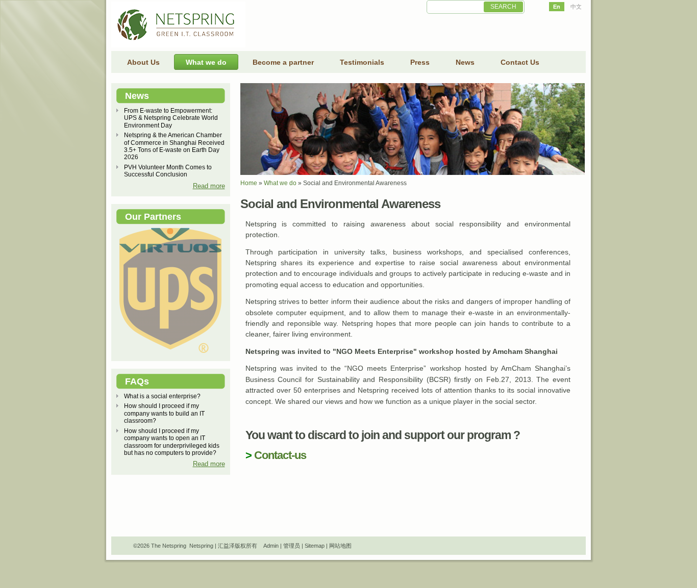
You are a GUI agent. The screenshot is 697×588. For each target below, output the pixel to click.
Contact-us (280, 455)
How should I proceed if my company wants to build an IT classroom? (164, 413)
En (556, 7)
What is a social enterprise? (162, 396)
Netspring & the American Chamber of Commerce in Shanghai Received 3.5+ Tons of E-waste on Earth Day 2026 (174, 146)
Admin (271, 546)
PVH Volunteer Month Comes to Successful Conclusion (168, 171)
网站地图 (340, 546)
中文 (576, 7)
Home (248, 183)
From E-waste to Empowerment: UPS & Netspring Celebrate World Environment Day (171, 118)
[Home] (178, 45)
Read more (209, 186)
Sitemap (315, 546)
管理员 (291, 546)
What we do (280, 183)
